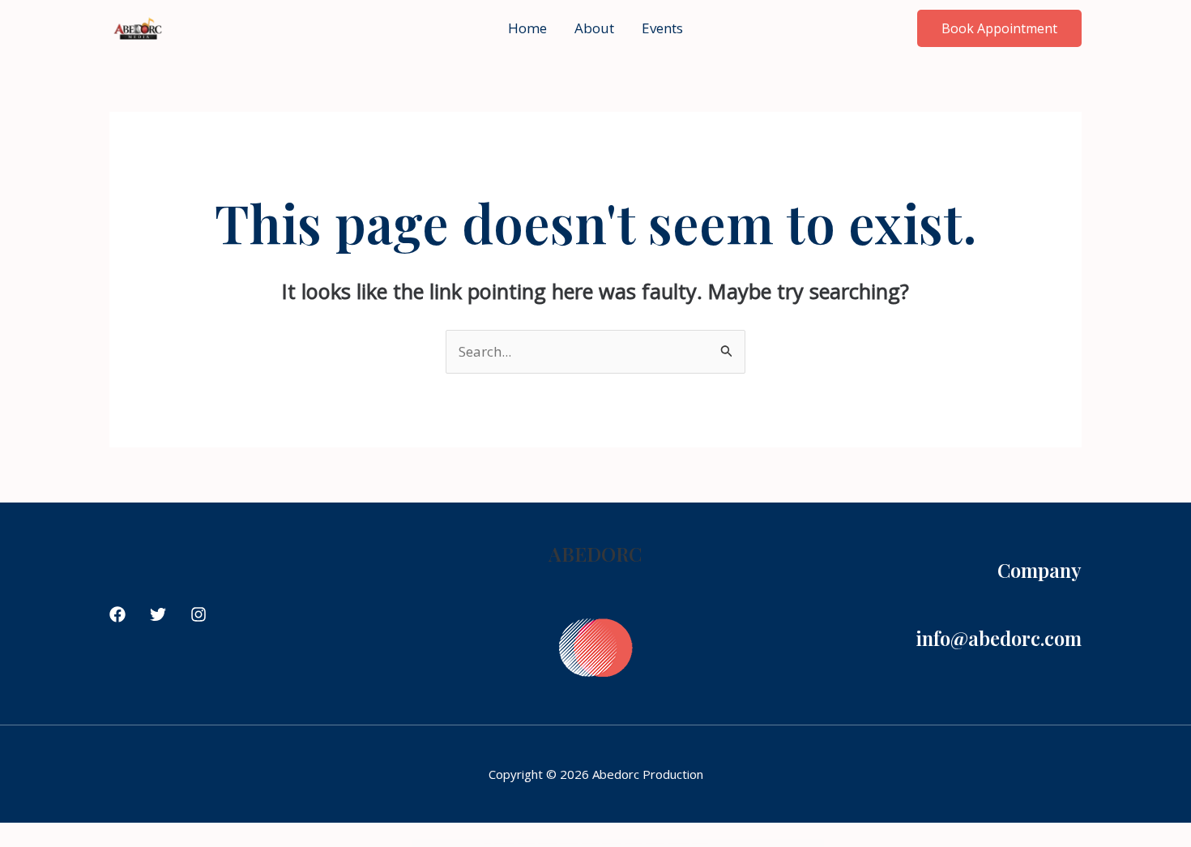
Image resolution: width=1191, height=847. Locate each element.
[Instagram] (198, 614)
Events (662, 28)
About (594, 28)
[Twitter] (158, 614)
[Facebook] (117, 614)
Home (527, 28)
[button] (999, 28)
